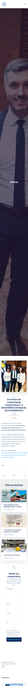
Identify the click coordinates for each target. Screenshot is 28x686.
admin (14, 414)
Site (7, 622)
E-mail (8, 613)
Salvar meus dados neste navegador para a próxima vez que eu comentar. (13, 633)
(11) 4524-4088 (11, 665)
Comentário (10, 588)
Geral (14, 397)
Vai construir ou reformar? (12, 555)
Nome (8, 604)
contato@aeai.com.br (10, 667)
